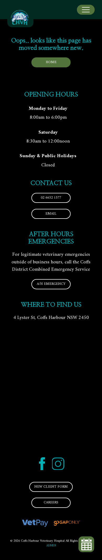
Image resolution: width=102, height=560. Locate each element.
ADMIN (51, 545)
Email (51, 214)
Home (51, 62)
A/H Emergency (51, 284)
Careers (51, 502)
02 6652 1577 (51, 198)
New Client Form (51, 487)
